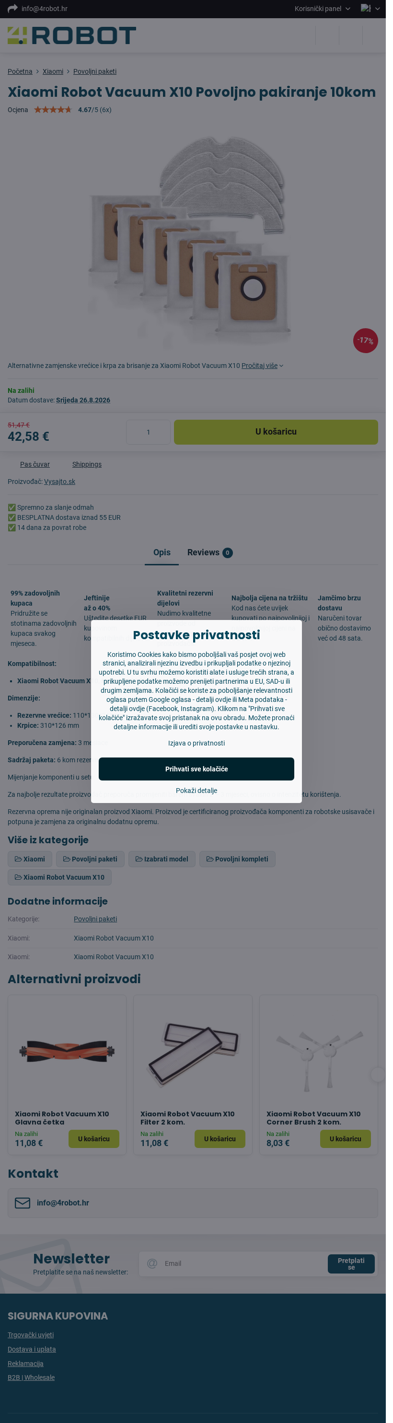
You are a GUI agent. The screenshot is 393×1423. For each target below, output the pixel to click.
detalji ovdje (213, 699)
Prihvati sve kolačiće (196, 769)
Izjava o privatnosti (196, 743)
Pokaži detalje (196, 790)
